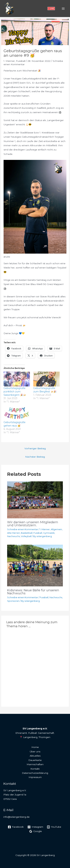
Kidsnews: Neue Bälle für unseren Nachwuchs (33, 591)
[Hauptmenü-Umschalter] (63, 8)
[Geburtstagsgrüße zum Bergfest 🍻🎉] (46, 379)
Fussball (20, 61)
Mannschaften (35, 764)
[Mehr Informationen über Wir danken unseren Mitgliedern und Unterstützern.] (35, 499)
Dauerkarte (35, 760)
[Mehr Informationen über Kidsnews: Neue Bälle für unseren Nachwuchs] (35, 565)
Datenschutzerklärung (35, 773)
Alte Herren (13, 533)
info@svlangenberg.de (16, 816)
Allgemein (56, 529)
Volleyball (26, 536)
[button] (51, 8)
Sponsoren (13, 601)
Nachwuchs (13, 536)
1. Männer (9, 61)
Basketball (26, 533)
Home (35, 747)
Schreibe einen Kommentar (22, 529)
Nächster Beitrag (35, 456)
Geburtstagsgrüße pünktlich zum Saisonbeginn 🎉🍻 (15, 391)
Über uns (35, 751)
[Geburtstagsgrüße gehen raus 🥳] (17, 413)
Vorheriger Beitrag (35, 448)
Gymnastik (49, 533)
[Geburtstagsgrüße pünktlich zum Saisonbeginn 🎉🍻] (17, 379)
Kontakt (35, 768)
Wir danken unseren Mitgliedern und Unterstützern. (32, 523)
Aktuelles (35, 755)
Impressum (35, 777)
